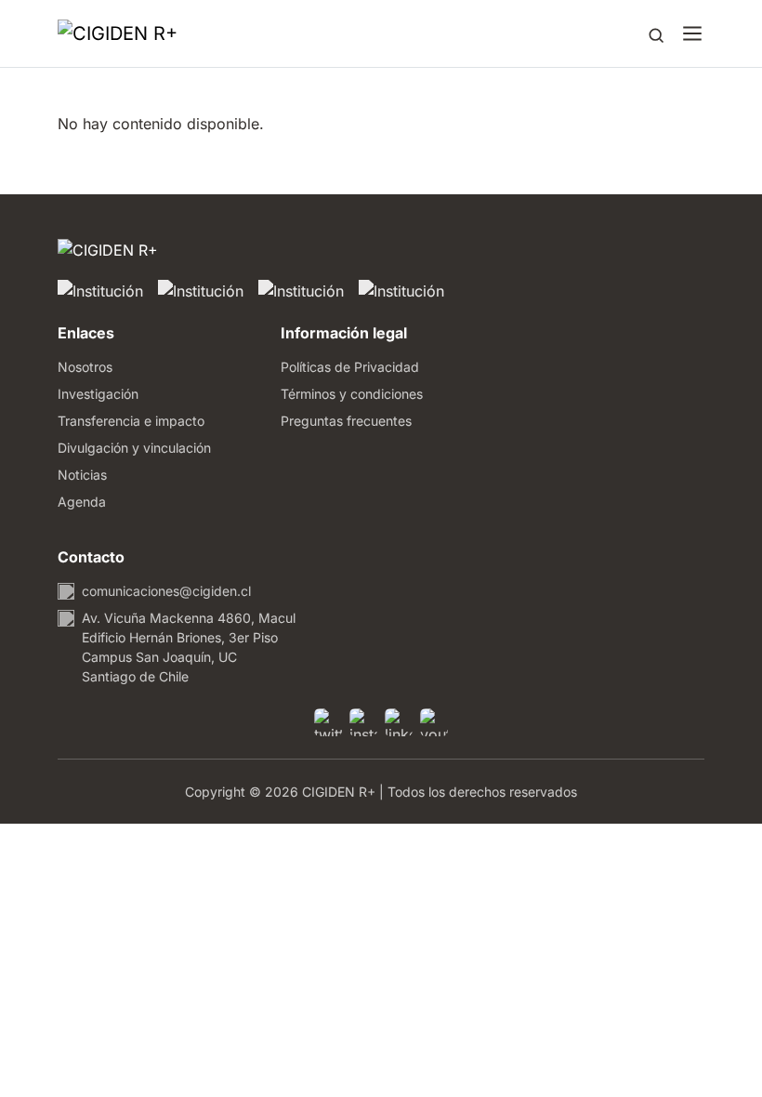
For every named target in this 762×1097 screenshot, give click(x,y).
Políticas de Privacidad (350, 367)
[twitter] (328, 722)
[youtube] (434, 722)
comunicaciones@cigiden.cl (166, 591)
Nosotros (85, 367)
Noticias (82, 474)
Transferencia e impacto (131, 421)
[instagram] (363, 722)
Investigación (98, 394)
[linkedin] (399, 722)
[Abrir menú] (692, 33)
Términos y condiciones (352, 394)
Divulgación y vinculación (134, 448)
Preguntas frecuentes (346, 421)
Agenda (82, 501)
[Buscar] (656, 33)
